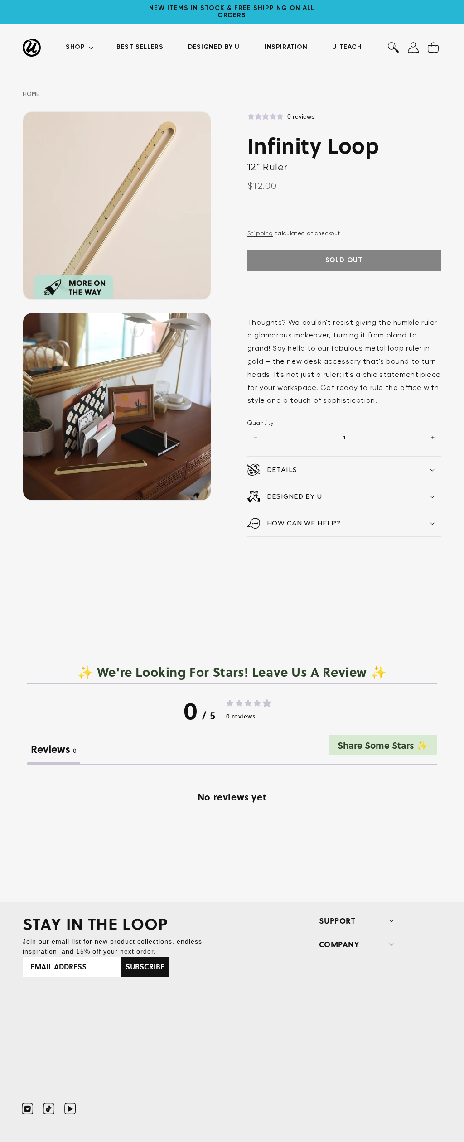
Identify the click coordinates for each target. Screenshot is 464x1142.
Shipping (260, 233)
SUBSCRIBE (145, 966)
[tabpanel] (232, 834)
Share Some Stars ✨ (383, 745)
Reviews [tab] (54, 748)
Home (31, 94)
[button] (78, 47)
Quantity (260, 422)
